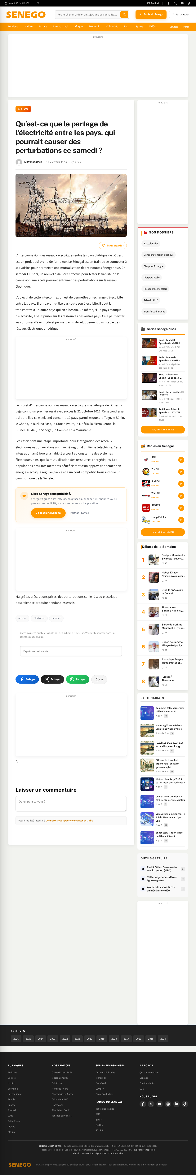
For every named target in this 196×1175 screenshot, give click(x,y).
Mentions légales (93, 1153)
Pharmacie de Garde (63, 1094)
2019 (102, 1039)
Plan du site (78, 1153)
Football (12, 1110)
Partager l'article (80, 512)
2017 (126, 1039)
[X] (151, 1104)
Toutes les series (163, 429)
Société (28, 26)
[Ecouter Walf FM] (181, 496)
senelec (56, 618)
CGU (142, 1088)
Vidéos (153, 26)
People (11, 1099)
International (60, 26)
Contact (144, 1078)
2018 (114, 1039)
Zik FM (99, 1119)
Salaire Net (57, 1083)
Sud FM (99, 1125)
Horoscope (57, 1105)
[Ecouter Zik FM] (181, 472)
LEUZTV (100, 1088)
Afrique (78, 26)
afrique (22, 618)
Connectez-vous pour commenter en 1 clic (69, 820)
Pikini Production (104, 1094)
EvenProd (101, 1083)
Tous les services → (62, 1115)
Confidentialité (116, 1153)
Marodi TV (101, 1078)
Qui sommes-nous (149, 1072)
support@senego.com (144, 1149)
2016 (138, 1039)
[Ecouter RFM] (181, 460)
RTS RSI (99, 1130)
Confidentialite (147, 1083)
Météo (186, 26)
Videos (11, 1126)
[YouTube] (182, 3)
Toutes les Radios (105, 1109)
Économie (94, 26)
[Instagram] (168, 1104)
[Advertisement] (98, 67)
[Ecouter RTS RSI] (181, 508)
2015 (151, 1039)
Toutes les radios (162, 532)
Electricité (39, 618)
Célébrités (112, 26)
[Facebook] (168, 3)
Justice (43, 26)
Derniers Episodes (105, 1072)
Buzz (126, 26)
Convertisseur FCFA (62, 1072)
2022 (65, 1039)
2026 (16, 1039)
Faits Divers (14, 1121)
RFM (98, 1114)
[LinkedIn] (176, 1104)
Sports (139, 26)
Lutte (10, 1115)
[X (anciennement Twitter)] (175, 3)
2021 (77, 1039)
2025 (28, 1039)
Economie (13, 1088)
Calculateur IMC (60, 1099)
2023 (53, 1039)
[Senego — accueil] (27, 14)
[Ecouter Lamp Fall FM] (181, 520)
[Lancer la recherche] (124, 14)
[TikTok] (189, 3)
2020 (89, 1039)
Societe (12, 1078)
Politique (13, 26)
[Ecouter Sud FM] (181, 484)
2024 (40, 1039)
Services (174, 26)
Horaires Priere (60, 1088)
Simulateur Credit (61, 1110)
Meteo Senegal (60, 1078)
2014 (163, 1039)
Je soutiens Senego (48, 513)
